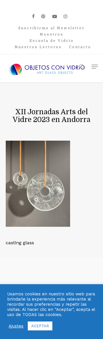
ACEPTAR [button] (40, 326)
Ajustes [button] (16, 326)
